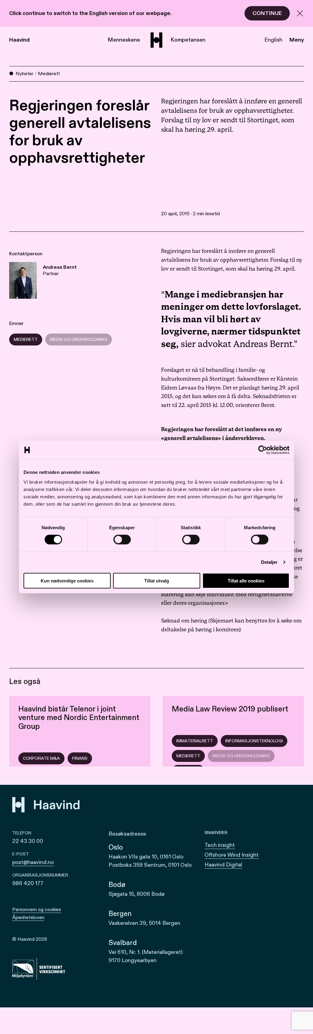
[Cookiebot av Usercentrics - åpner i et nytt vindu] (262, 450)
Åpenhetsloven (28, 917)
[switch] (122, 540)
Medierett (49, 74)
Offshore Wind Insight (231, 855)
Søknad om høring (184, 621)
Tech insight (219, 845)
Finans (79, 758)
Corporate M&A (41, 758)
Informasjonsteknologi (254, 741)
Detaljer (269, 562)
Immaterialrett (194, 741)
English (273, 39)
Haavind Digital (223, 864)
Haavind (19, 39)
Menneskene (124, 39)
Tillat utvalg (156, 580)
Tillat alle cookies (246, 580)
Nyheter (24, 74)
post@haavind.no (33, 862)
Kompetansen (188, 39)
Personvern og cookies (36, 910)
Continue (267, 13)
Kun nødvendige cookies (67, 580)
